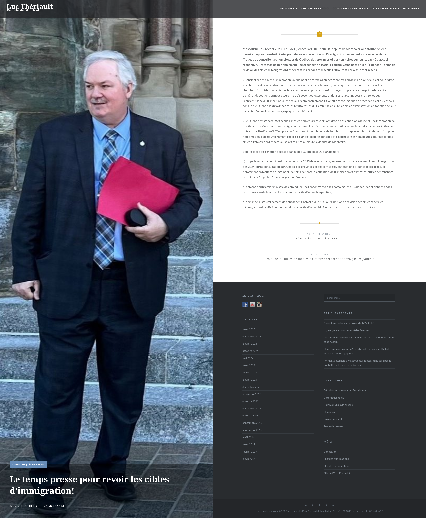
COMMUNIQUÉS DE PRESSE (350, 8)
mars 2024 (248, 365)
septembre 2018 (252, 422)
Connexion (330, 451)
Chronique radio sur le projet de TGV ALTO (349, 323)
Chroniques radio (315, 8)
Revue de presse (333, 426)
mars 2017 (248, 444)
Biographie (288, 8)
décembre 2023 (251, 386)
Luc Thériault (30, 6)
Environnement (333, 418)
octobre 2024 (250, 350)
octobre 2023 (250, 401)
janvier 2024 (249, 379)
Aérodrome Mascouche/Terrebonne (345, 390)
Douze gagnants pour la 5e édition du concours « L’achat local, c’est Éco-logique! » (356, 351)
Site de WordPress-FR (337, 473)
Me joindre (411, 8)
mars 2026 (248, 329)
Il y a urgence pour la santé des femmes (347, 330)
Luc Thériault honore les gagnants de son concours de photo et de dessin (359, 339)
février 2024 (249, 372)
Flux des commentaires (337, 465)
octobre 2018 (250, 415)
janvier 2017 (249, 458)
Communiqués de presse (28, 464)
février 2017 (249, 451)
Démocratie (331, 411)
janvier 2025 (249, 343)
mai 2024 (247, 358)
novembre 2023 (251, 394)
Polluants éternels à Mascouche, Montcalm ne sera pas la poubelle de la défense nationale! (357, 362)
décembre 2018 (251, 408)
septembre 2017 (252, 429)
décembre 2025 (251, 336)
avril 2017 (248, 437)
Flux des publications (336, 458)
